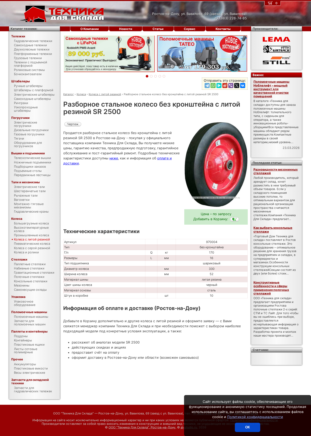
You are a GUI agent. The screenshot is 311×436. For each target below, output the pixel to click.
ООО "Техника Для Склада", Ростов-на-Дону (142, 427)
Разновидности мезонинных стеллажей (275, 171)
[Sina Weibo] (224, 85)
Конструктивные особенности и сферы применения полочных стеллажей (271, 288)
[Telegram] (207, 85)
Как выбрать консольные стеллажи (272, 229)
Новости (125, 29)
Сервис (189, 29)
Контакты (223, 29)
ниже (113, 158)
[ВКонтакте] (242, 85)
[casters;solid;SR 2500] (234, 219)
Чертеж (72, 124)
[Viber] (230, 85)
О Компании (89, 29)
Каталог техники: (24, 28)
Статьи (158, 29)
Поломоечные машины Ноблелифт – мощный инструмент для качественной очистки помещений (271, 89)
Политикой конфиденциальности (255, 417)
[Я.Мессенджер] (219, 85)
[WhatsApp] (213, 85)
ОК (247, 427)
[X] (236, 85)
